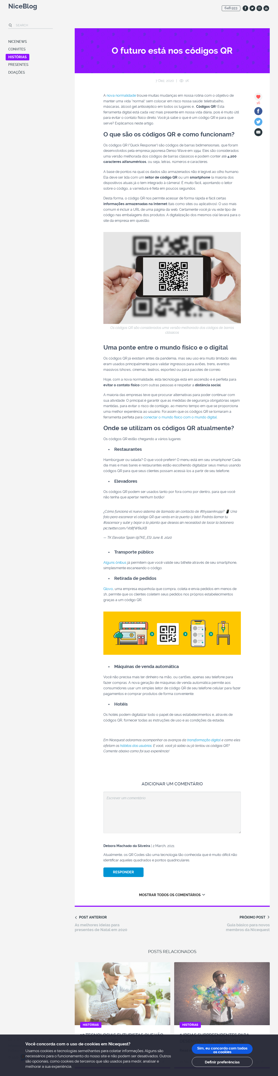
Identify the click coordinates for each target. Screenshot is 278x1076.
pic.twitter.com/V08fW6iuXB (125, 528)
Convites (17, 49)
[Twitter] (258, 122)
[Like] (258, 97)
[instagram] (259, 8)
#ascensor (111, 523)
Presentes (18, 65)
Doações (16, 72)
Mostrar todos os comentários (170, 895)
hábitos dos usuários (136, 746)
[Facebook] (258, 111)
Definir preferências (222, 1062)
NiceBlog (22, 6)
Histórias (17, 57)
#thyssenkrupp (211, 511)
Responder (123, 872)
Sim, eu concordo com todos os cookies (222, 1050)
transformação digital (204, 740)
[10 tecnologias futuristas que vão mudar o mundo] (122, 993)
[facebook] (245, 8)
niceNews (17, 42)
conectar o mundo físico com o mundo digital (180, 417)
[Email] (258, 132)
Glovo (108, 589)
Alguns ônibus (114, 562)
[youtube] (266, 8)
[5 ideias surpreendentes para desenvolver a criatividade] (222, 993)
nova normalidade (121, 95)
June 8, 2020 (162, 538)
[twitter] (252, 8)
